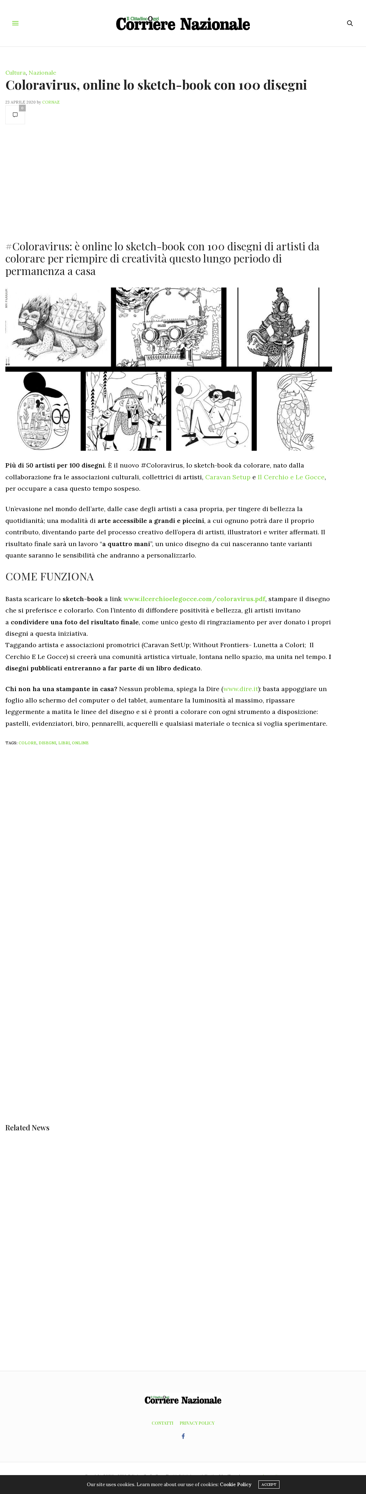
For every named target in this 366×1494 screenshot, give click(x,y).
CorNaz (51, 102)
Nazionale (42, 72)
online (80, 742)
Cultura (15, 72)
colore (27, 742)
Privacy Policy (197, 1423)
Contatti (162, 1423)
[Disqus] (183, 846)
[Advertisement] (168, 181)
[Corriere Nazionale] (183, 23)
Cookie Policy (235, 1484)
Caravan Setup (228, 477)
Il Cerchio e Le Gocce (291, 477)
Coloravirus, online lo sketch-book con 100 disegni (156, 84)
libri (64, 742)
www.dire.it (240, 689)
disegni (47, 742)
